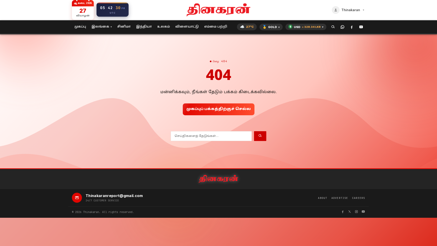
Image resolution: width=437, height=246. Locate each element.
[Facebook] (352, 27)
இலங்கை (100, 27)
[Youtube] (363, 212)
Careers (358, 198)
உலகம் (163, 27)
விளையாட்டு (187, 27)
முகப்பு (80, 27)
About (322, 198)
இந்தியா (144, 27)
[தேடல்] (333, 27)
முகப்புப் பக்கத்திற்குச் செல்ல (218, 109)
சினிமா (124, 27)
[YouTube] (361, 27)
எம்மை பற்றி (215, 27)
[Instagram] (356, 212)
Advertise (339, 198)
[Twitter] (349, 212)
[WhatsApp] (342, 27)
